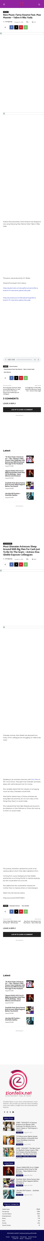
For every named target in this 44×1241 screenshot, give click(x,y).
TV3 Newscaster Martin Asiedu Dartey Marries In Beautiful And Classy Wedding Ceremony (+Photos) (27, 1139)
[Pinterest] (21, 27)
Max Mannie (7, 372)
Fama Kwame (13, 366)
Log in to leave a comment (22, 409)
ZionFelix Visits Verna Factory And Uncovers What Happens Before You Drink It (15, 484)
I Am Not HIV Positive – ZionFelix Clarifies (13, 494)
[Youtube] (13, 1112)
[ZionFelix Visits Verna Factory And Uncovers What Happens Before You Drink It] (30, 485)
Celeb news (20, 1132)
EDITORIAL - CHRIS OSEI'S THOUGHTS (26, 1156)
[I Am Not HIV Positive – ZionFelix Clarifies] (30, 496)
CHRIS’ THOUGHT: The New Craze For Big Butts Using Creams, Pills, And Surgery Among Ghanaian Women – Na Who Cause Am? (28, 1151)
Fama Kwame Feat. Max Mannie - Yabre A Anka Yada (19, 369)
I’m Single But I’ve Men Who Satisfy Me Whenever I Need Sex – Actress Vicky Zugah (33, 389)
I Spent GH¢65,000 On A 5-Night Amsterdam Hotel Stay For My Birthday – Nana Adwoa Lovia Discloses (15, 473)
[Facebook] (12, 27)
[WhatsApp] (26, 27)
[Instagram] (7, 1112)
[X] (16, 27)
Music (6, 12)
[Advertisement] (22, 253)
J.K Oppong (8, 21)
